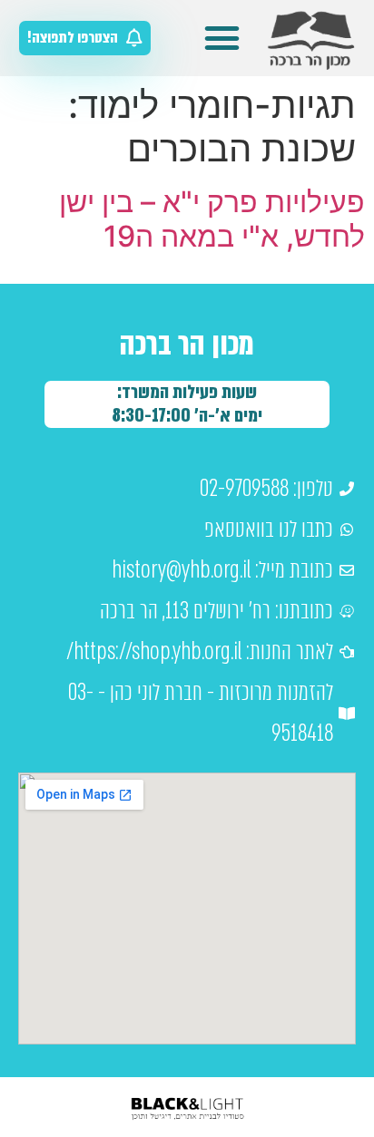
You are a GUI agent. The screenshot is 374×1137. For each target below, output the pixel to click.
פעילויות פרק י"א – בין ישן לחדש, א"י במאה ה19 (212, 219)
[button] (222, 38)
